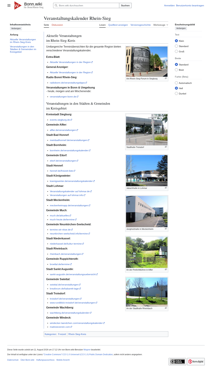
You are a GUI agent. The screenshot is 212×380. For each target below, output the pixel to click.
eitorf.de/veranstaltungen (63, 160)
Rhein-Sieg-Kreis (77, 334)
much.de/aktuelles (59, 215)
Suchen (125, 5)
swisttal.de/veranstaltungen (64, 284)
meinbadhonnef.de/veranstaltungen (68, 140)
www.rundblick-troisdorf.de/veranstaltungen (72, 302)
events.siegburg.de (60, 119)
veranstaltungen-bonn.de (63, 96)
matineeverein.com (60, 327)
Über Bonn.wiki (27, 360)
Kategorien (50, 334)
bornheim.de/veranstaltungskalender (69, 150)
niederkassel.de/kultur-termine (66, 243)
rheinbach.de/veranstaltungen (65, 254)
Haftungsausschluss (45, 360)
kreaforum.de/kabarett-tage (64, 288)
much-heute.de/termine (62, 219)
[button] (9, 5)
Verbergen (16, 28)
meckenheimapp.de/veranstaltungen (69, 205)
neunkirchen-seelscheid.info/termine (69, 233)
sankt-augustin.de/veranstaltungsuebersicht (73, 274)
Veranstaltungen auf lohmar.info (66, 195)
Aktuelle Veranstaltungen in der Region (70, 62)
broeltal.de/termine (60, 264)
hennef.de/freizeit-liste (61, 170)
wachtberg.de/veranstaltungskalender (69, 312)
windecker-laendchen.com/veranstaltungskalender (76, 323)
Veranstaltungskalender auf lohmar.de (70, 191)
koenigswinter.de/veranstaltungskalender (71, 181)
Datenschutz (13, 360)
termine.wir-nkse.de (60, 229)
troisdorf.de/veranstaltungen (64, 298)
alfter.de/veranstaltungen (63, 130)
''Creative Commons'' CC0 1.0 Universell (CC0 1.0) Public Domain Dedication (78, 354)
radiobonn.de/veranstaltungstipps (67, 82)
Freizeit (62, 334)
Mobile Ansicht (63, 360)
